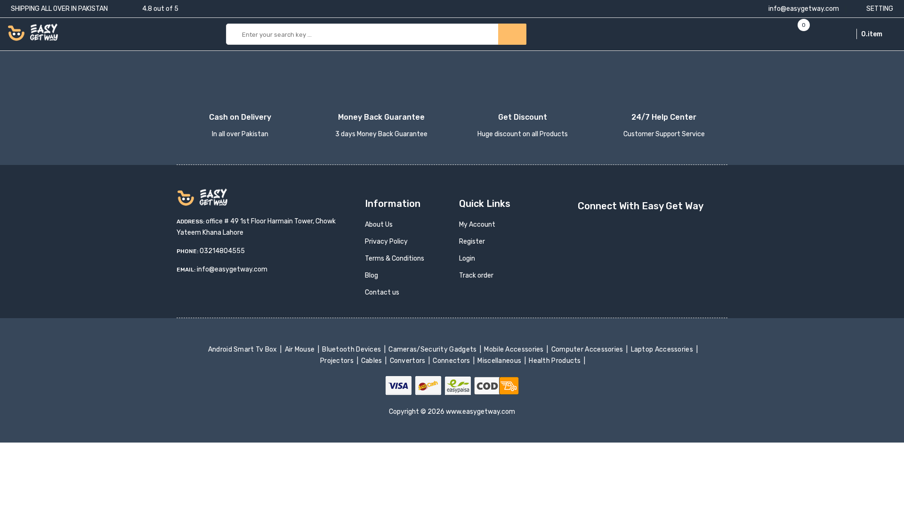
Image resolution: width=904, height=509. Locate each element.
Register (472, 242)
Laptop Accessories (662, 349)
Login (467, 258)
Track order (476, 275)
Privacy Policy (386, 242)
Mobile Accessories (515, 349)
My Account (477, 225)
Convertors (408, 361)
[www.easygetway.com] (32, 32)
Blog (371, 275)
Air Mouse (300, 349)
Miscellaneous (500, 361)
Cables (373, 361)
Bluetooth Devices (352, 349)
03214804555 (222, 251)
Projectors (338, 361)
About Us (379, 225)
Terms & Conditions (394, 258)
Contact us (382, 292)
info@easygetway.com (803, 9)
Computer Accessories (587, 349)
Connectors (452, 361)
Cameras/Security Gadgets (433, 349)
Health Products (555, 361)
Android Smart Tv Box (243, 349)
